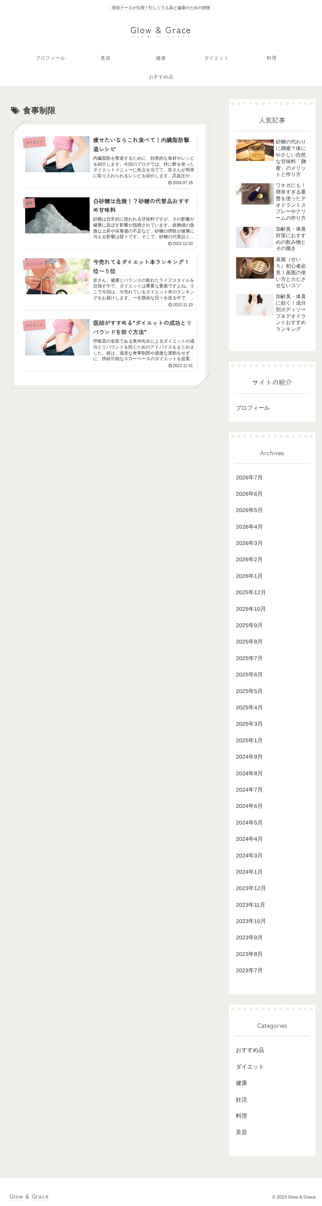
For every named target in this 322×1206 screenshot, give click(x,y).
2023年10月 (251, 921)
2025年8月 (249, 641)
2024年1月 (249, 872)
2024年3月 (249, 855)
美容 (241, 1132)
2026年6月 (249, 494)
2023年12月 (251, 888)
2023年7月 (249, 970)
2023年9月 (249, 937)
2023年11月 (250, 905)
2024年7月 (249, 790)
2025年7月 (249, 658)
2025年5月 (249, 691)
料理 (241, 1116)
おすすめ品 (250, 1050)
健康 (241, 1083)
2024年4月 (249, 839)
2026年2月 (249, 559)
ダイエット (250, 1067)
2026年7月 (249, 477)
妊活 (241, 1100)
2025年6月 (249, 674)
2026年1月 (249, 576)
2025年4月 (249, 707)
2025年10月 (251, 609)
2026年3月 (249, 543)
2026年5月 (249, 510)
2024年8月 (249, 773)
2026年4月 (249, 527)
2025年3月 (249, 724)
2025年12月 (251, 592)
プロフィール (253, 408)
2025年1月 (249, 740)
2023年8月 (249, 954)
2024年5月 (249, 822)
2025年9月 (249, 625)
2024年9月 (249, 757)
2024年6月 (249, 806)
